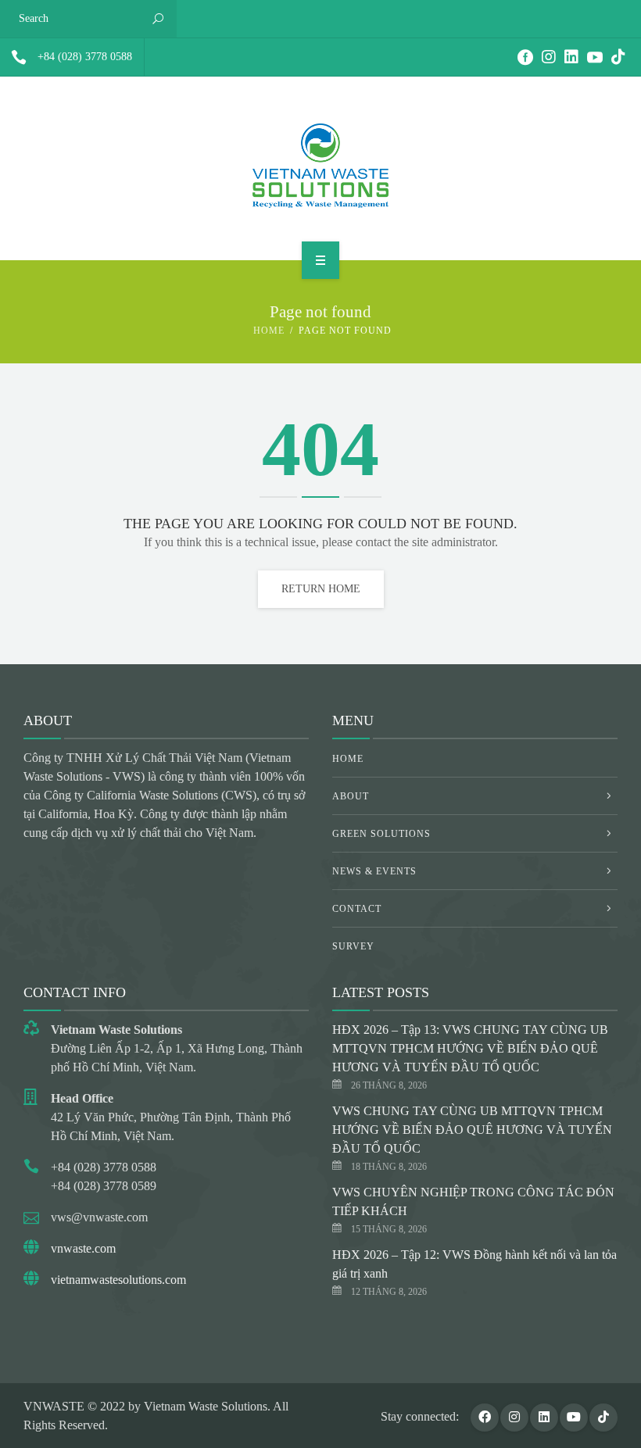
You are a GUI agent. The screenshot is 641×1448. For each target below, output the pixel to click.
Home (269, 330)
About (350, 796)
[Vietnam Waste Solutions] (320, 165)
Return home (320, 589)
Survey (353, 946)
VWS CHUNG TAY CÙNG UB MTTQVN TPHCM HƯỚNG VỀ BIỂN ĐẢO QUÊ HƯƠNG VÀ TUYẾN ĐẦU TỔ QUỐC (472, 1129)
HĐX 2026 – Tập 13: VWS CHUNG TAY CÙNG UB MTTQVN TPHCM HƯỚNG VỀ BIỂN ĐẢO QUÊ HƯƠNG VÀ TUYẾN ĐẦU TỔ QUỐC (470, 1048)
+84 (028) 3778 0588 (85, 57)
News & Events (374, 871)
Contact (356, 908)
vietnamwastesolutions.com (118, 1279)
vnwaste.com (83, 1248)
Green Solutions (381, 833)
